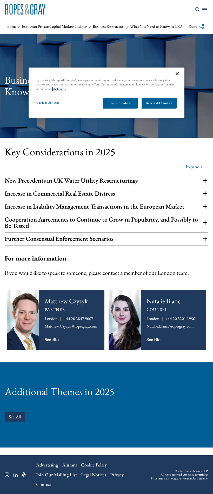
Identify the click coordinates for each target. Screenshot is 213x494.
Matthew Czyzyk (66, 301)
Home (11, 26)
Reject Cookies (120, 102)
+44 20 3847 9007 (78, 318)
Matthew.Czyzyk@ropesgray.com (71, 326)
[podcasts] (24, 474)
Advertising (47, 465)
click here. (59, 88)
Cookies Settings (47, 102)
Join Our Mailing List (56, 475)
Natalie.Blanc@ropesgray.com (170, 326)
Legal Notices (93, 475)
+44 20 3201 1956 (180, 318)
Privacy (117, 475)
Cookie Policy (94, 465)
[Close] (177, 73)
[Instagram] (7, 474)
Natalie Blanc (164, 301)
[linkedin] (15, 474)
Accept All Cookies (159, 102)
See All (15, 417)
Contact (43, 484)
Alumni (69, 465)
